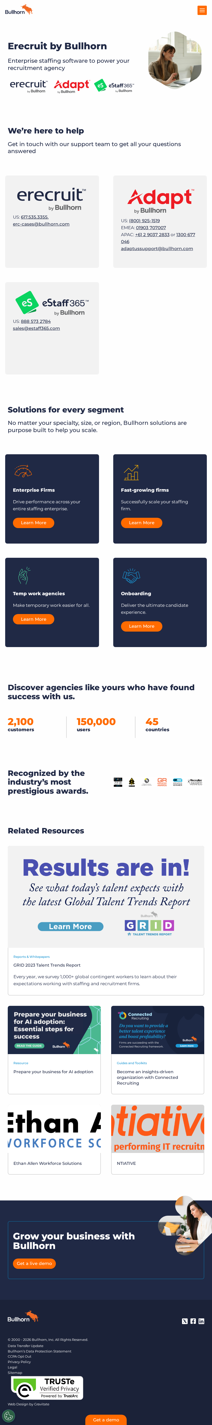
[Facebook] (193, 1321)
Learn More (33, 522)
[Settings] (8, 1416)
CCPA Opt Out (19, 1356)
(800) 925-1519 (144, 220)
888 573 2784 (36, 321)
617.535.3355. (35, 217)
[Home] (19, 12)
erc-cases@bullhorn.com (41, 224)
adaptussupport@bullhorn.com (157, 248)
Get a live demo (34, 1263)
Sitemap (15, 1373)
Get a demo (106, 1419)
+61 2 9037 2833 (152, 234)
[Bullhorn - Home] (23, 1317)
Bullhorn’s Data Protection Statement (39, 1351)
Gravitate (41, 1404)
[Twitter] (185, 1321)
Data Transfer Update (25, 1346)
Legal (12, 1367)
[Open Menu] (202, 10)
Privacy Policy (19, 1362)
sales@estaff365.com (36, 328)
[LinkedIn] (201, 1321)
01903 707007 (151, 227)
